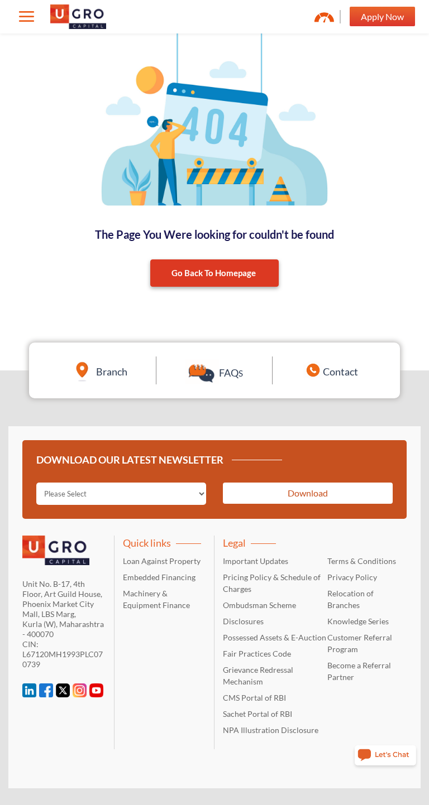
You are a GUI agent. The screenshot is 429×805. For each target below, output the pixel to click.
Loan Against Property (162, 561)
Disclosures (243, 621)
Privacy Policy (352, 577)
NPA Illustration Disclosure (270, 730)
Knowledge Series (358, 621)
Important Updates (255, 561)
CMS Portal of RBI (254, 697)
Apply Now (382, 16)
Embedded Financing (159, 577)
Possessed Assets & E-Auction (274, 637)
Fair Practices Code (257, 653)
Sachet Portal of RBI (257, 714)
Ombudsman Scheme (259, 605)
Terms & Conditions (361, 561)
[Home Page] (78, 16)
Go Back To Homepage (213, 273)
